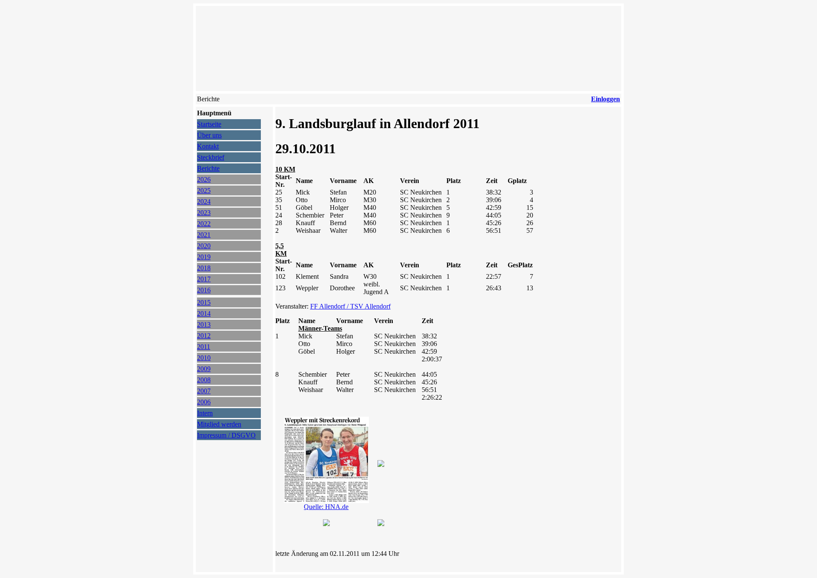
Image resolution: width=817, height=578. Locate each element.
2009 (204, 368)
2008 (204, 379)
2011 (203, 346)
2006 (204, 402)
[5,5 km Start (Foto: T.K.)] (380, 464)
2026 (204, 179)
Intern (205, 413)
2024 (204, 201)
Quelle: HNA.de (326, 506)
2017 (204, 279)
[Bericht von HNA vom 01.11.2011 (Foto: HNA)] (326, 500)
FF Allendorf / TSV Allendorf (350, 306)
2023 (204, 212)
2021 (204, 234)
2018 (204, 268)
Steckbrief (210, 157)
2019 (204, 256)
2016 (204, 290)
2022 (204, 223)
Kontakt (208, 146)
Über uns (209, 135)
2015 (204, 302)
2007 (204, 391)
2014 (204, 313)
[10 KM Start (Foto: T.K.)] (380, 523)
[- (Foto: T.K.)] (326, 523)
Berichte (208, 168)
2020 (204, 245)
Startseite (209, 124)
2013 (204, 324)
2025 (204, 190)
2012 (204, 335)
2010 (204, 357)
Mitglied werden (219, 424)
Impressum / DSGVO (226, 435)
